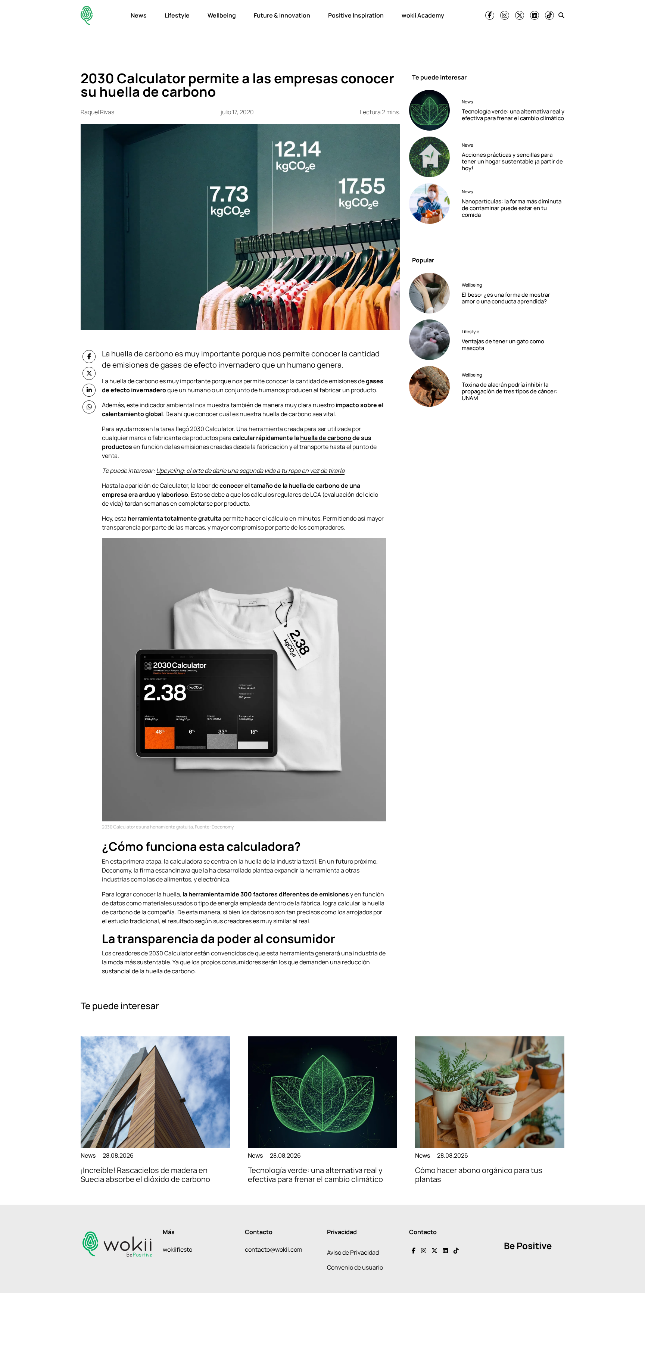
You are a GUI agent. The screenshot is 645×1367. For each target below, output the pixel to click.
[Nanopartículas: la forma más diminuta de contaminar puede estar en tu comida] (432, 203)
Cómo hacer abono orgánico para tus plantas (478, 1174)
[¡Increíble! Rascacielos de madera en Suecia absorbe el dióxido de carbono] (155, 1092)
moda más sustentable (139, 962)
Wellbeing (222, 15)
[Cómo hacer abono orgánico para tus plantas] (489, 1092)
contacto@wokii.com (273, 1249)
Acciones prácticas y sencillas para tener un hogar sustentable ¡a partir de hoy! (512, 161)
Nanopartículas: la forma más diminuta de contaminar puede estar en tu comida (511, 208)
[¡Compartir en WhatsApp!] (89, 406)
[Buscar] (561, 15)
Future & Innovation (282, 15)
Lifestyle (177, 15)
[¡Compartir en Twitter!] (89, 373)
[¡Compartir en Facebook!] (89, 356)
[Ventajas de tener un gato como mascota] (432, 339)
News (139, 15)
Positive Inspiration (356, 15)
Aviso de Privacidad (353, 1252)
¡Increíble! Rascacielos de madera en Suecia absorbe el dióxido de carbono (145, 1174)
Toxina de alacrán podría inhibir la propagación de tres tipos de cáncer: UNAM (510, 391)
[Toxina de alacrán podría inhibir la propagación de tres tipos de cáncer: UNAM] (432, 386)
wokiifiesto (177, 1249)
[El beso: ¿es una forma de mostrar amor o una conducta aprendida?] (432, 293)
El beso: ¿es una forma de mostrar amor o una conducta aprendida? (506, 298)
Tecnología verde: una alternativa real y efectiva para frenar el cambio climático (513, 114)
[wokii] (87, 15)
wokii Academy (423, 15)
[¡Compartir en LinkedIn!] (89, 390)
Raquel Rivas (97, 112)
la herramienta (202, 894)
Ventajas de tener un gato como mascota (503, 344)
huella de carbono (326, 438)
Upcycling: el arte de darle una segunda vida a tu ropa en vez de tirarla (250, 470)
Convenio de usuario (355, 1267)
